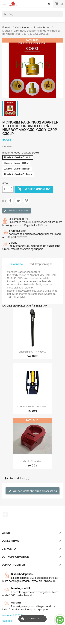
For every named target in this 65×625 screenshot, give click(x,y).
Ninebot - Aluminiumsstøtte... (32, 406)
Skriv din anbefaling (18, 210)
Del (10, 201)
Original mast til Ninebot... (33, 351)
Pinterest (26, 201)
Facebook (5, 514)
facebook (7, 620)
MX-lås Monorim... (32, 461)
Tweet (18, 201)
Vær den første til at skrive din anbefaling (34, 490)
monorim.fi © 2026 (13, 615)
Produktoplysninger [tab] (40, 264)
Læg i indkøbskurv (34, 189)
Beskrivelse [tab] (16, 264)
